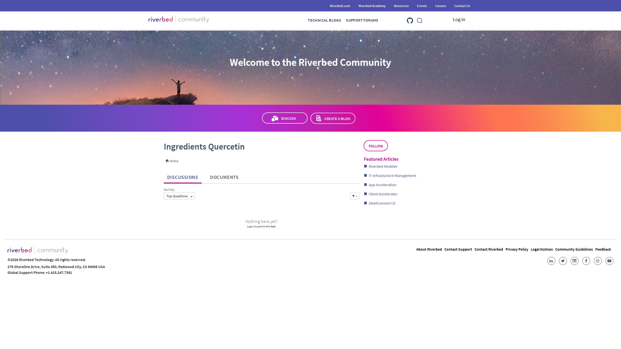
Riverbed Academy (372, 6)
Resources (401, 6)
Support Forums (362, 20)
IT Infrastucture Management (392, 175)
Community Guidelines (574, 249)
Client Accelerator (383, 193)
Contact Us (462, 6)
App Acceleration (382, 184)
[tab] (183, 175)
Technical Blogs (324, 20)
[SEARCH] (420, 20)
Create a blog (337, 118)
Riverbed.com (340, 6)
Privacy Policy (517, 249)
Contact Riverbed (488, 249)
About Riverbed (429, 249)
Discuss (288, 118)
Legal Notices (542, 249)
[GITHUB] (410, 20)
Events (422, 6)
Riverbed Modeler (383, 166)
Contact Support (458, 249)
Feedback (603, 249)
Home (174, 161)
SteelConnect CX (382, 203)
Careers (440, 6)
